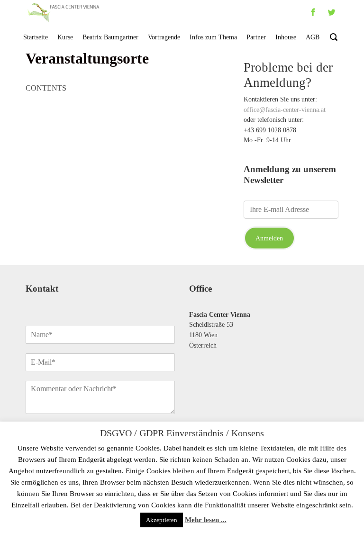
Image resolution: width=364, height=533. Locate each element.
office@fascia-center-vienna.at (285, 109)
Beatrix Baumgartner (110, 37)
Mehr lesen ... (206, 520)
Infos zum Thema (213, 37)
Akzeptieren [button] (161, 520)
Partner (256, 37)
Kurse (65, 37)
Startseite (35, 37)
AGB (312, 37)
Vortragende (164, 37)
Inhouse (285, 37)
